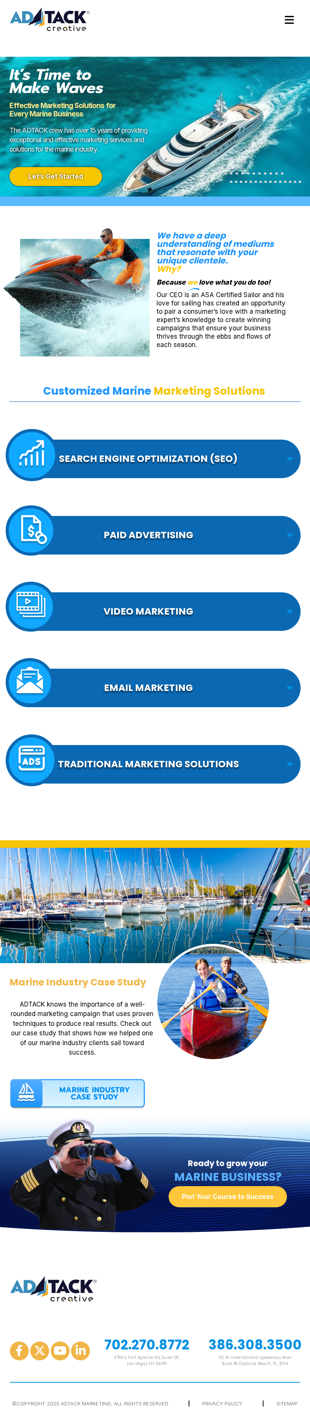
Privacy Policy (222, 1403)
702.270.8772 (146, 1344)
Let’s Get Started (55, 176)
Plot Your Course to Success (228, 1196)
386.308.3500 (255, 1344)
